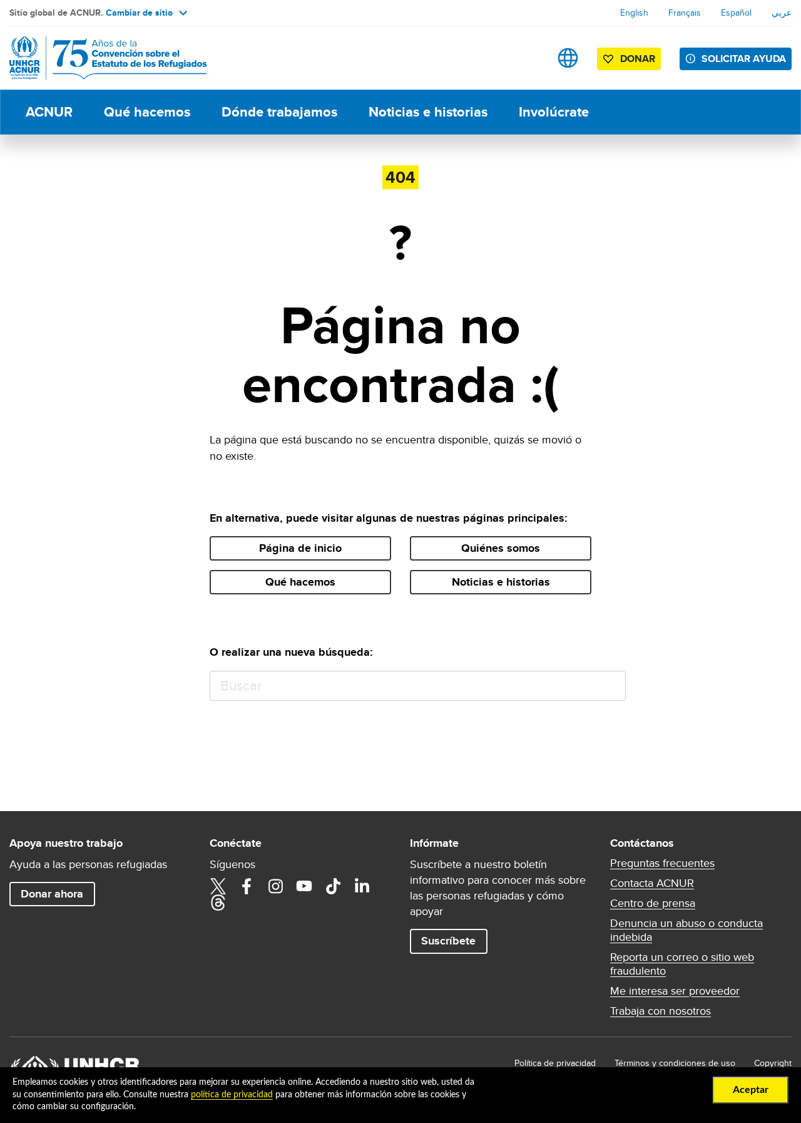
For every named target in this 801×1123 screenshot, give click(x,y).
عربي (782, 12)
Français (684, 12)
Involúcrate (554, 111)
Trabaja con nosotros (660, 1011)
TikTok (333, 886)
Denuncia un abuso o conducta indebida (686, 930)
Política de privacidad (555, 1063)
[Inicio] (97, 58)
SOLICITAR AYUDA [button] (744, 58)
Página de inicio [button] (300, 548)
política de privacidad (232, 1094)
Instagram (275, 886)
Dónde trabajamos (279, 111)
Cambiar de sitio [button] (139, 12)
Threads (218, 902)
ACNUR (49, 111)
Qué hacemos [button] (300, 582)
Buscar (610, 686)
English (634, 12)
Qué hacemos (147, 111)
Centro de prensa (652, 903)
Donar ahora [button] (52, 894)
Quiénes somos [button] (500, 548)
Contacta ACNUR (652, 883)
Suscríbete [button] (448, 941)
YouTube (304, 886)
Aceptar (750, 1090)
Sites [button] (568, 58)
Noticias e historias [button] (501, 582)
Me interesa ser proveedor (675, 991)
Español (736, 12)
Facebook (246, 886)
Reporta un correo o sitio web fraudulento (682, 964)
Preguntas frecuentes (662, 863)
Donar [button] (637, 58)
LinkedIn (362, 886)
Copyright (773, 1063)
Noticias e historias (428, 111)
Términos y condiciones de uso (675, 1063)
